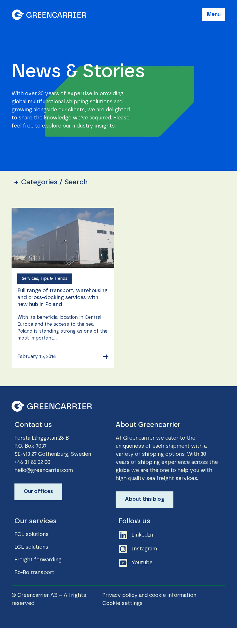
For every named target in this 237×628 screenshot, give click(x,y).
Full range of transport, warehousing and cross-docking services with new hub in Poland (62, 297)
